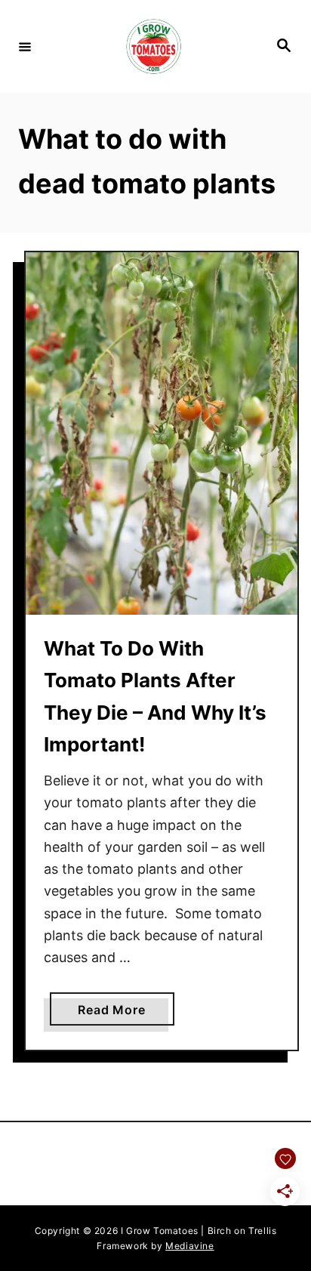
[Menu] (25, 46)
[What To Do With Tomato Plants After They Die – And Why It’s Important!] (161, 433)
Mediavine (189, 1245)
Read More (126, 1013)
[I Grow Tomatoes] (153, 46)
